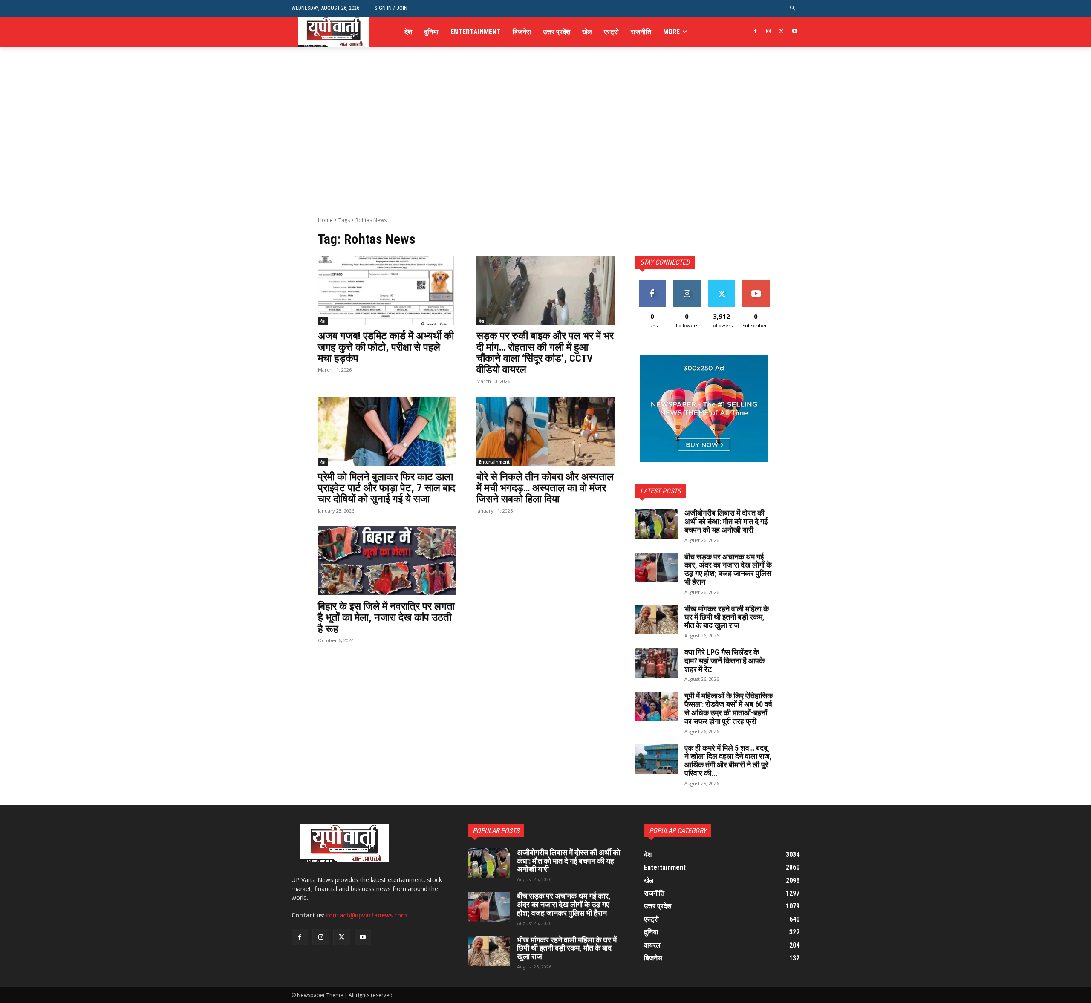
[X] (781, 32)
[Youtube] (794, 32)
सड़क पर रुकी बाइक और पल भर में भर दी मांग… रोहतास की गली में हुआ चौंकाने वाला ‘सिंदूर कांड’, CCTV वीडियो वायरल (545, 352)
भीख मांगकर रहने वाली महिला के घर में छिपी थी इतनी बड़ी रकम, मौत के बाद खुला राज (726, 617)
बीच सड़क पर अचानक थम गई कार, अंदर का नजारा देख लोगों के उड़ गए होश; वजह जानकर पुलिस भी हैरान (728, 569)
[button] (792, 8)
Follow (687, 283)
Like (652, 283)
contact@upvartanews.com (366, 915)
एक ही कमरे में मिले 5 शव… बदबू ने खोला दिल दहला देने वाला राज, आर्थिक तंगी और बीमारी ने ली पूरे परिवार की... (728, 761)
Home (325, 220)
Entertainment (494, 462)
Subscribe (756, 283)
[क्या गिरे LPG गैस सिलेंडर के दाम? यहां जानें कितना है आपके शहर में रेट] (656, 663)
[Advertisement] (545, 152)
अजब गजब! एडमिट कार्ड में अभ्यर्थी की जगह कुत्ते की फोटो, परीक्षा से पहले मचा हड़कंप (386, 347)
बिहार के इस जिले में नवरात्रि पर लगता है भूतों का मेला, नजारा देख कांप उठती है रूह (386, 617)
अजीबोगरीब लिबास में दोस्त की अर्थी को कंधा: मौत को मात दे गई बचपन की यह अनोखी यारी (726, 521)
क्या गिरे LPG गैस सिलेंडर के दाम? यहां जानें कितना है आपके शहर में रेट (724, 661)
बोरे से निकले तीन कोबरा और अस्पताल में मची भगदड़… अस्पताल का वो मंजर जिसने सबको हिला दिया (545, 488)
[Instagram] (769, 32)
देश (322, 321)
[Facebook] (755, 32)
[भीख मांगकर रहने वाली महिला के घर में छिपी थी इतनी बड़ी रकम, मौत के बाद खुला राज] (656, 619)
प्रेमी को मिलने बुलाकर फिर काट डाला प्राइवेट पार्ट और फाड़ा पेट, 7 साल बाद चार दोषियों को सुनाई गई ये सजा (386, 488)
